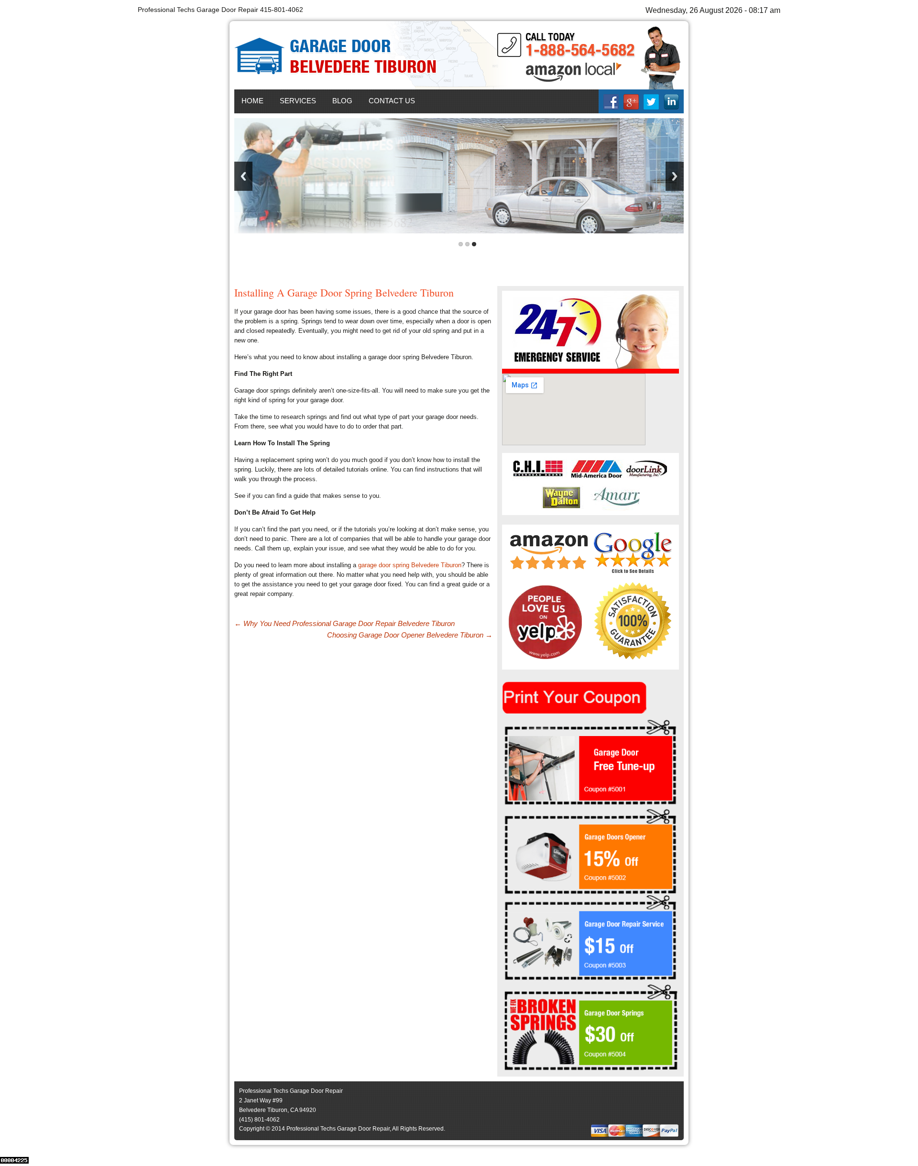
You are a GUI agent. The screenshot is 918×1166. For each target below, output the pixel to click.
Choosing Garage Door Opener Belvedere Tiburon (409, 635)
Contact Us (392, 101)
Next (675, 176)
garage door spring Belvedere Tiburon (409, 565)
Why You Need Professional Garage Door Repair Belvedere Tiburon (344, 623)
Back (243, 176)
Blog (342, 101)
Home (252, 101)
